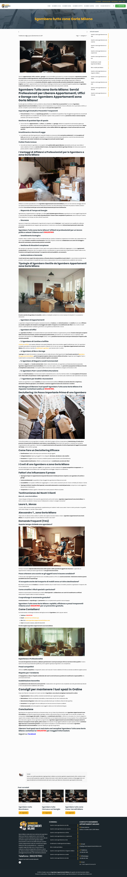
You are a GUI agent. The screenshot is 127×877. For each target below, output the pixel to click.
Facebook (32, 734)
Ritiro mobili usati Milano (97, 67)
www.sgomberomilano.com (85, 874)
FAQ (124, 1)
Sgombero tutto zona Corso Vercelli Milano (74, 808)
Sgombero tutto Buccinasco (25, 808)
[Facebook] (20, 862)
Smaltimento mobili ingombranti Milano (96, 63)
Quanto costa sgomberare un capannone (98, 52)
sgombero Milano (38, 840)
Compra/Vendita (60, 874)
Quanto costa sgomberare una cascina (99, 41)
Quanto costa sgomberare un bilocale (98, 88)
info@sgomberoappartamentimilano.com (90, 846)
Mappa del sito (52, 874)
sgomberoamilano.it (71, 874)
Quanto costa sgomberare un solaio (98, 77)
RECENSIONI (115, 1)
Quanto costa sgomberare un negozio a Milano (98, 72)
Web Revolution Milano (83, 872)
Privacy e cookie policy (41, 874)
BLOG (120, 1)
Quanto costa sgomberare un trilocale (98, 94)
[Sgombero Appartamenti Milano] (6, 6)
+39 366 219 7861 (84, 852)
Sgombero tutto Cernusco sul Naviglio (51, 808)
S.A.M (28, 36)
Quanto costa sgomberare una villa (99, 35)
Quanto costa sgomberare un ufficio (98, 46)
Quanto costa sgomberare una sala (99, 83)
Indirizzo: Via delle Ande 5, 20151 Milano (89, 829)
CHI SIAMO (98, 1)
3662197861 (121, 6)
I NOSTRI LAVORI (106, 1)
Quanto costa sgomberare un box (98, 57)
